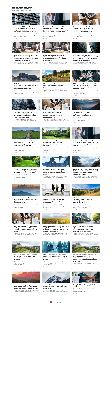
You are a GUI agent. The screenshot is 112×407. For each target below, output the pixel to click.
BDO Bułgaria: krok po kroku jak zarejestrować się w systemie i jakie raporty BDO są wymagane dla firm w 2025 (85, 114)
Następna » (59, 302)
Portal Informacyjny (19, 2)
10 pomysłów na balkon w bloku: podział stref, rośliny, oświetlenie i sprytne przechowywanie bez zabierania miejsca (54, 85)
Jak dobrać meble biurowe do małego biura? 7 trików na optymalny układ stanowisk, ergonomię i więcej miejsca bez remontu (26, 171)
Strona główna (96, 1)
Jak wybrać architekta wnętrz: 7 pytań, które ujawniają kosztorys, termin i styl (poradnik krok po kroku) (56, 286)
